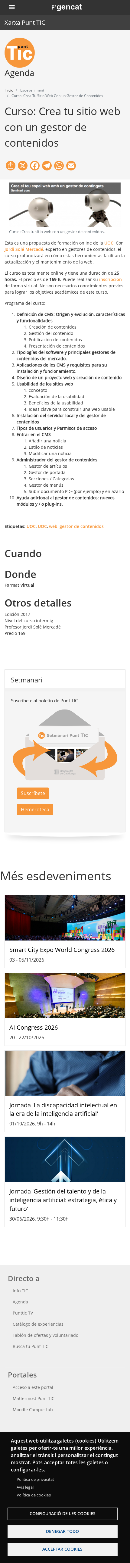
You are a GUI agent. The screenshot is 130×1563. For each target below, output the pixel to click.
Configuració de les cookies (63, 1513)
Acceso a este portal (33, 1387)
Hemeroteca (35, 809)
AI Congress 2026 (33, 1027)
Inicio (9, 90)
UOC (108, 243)
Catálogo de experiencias (38, 1324)
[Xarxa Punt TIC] (22, 53)
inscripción (110, 279)
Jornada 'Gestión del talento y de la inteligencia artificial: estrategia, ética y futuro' (63, 1200)
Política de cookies (34, 1495)
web (53, 526)
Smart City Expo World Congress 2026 (62, 950)
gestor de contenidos (82, 526)
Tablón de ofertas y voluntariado (45, 1335)
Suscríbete (33, 793)
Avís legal (25, 1487)
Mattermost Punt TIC (33, 1398)
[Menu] (11, 7)
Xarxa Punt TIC (25, 22)
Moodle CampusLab (33, 1409)
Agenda (20, 1302)
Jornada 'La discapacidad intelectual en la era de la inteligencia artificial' (63, 1109)
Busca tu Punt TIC (30, 1346)
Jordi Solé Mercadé (24, 249)
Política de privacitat (35, 1479)
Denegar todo (62, 1531)
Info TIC (20, 1290)
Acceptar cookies (62, 1549)
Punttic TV (23, 1313)
